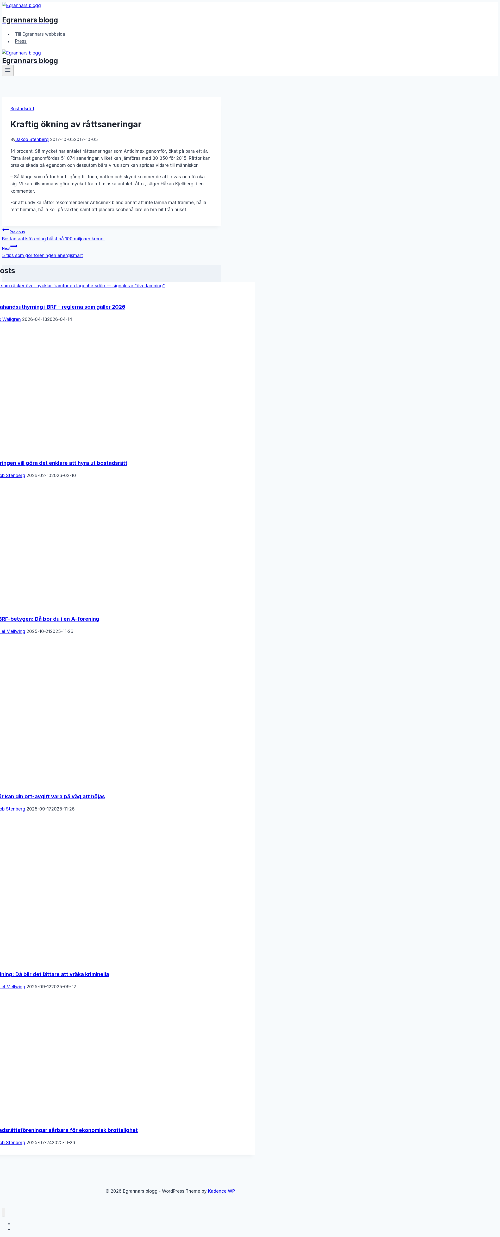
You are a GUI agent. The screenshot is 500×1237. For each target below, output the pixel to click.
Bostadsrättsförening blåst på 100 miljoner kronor (53, 235)
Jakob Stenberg (32, 139)
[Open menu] (8, 70)
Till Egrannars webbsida (40, 34)
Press (21, 41)
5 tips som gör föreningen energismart (42, 252)
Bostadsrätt (22, 108)
